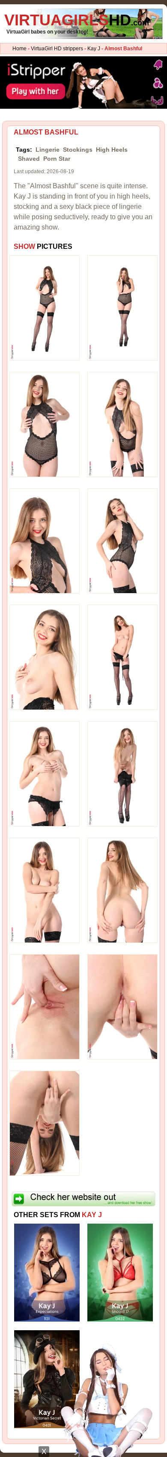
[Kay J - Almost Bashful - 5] (44, 541)
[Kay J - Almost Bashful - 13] (44, 1007)
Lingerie (48, 149)
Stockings (77, 149)
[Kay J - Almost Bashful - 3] (44, 424)
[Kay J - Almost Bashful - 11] (44, 890)
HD (76, 20)
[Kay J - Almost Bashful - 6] (122, 541)
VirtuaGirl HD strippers (57, 49)
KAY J (92, 1214)
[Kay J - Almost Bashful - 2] (122, 308)
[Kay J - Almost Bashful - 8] (122, 657)
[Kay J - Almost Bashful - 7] (44, 657)
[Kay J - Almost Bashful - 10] (122, 774)
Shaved (29, 158)
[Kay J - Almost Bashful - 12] (122, 890)
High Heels (112, 149)
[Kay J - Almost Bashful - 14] (122, 1007)
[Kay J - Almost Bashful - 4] (122, 424)
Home (19, 49)
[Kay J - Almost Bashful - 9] (44, 774)
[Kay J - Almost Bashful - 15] (44, 1123)
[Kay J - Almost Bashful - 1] (44, 308)
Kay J (93, 49)
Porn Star (56, 158)
